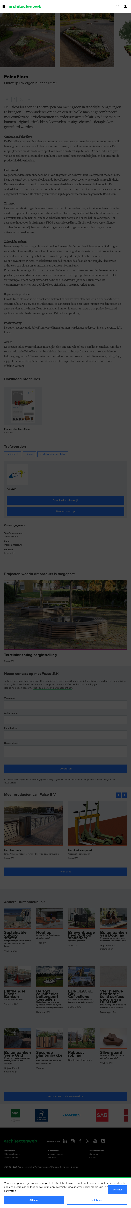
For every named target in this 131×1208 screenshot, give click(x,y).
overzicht (61, 1187)
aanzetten (10, 1191)
